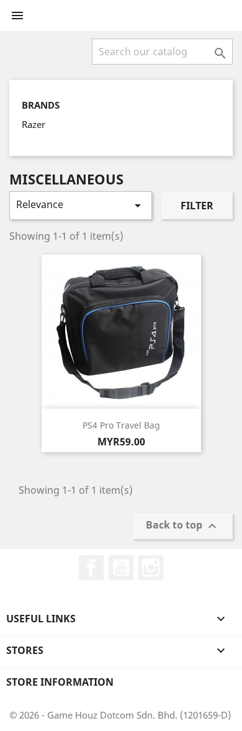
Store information (60, 682)
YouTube (121, 567)
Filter (197, 205)
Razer (33, 124)
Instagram (150, 567)
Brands (41, 105)
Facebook (91, 567)
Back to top (183, 525)
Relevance (80, 205)
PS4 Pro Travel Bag (121, 425)
